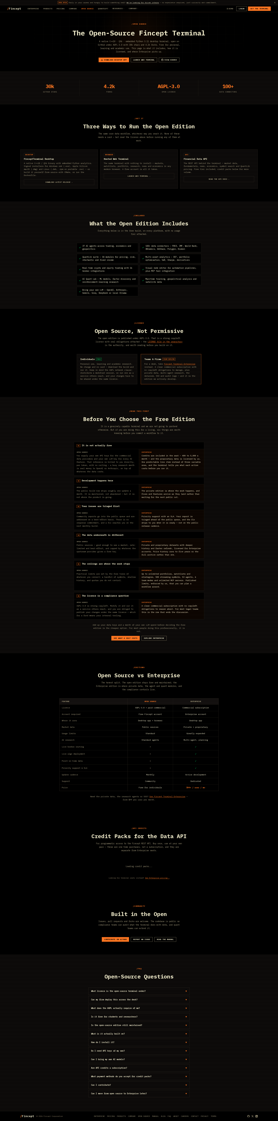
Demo (231, 9)
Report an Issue (141, 939)
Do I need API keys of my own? (139, 1050)
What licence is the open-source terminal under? (139, 991)
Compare (73, 9)
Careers (185, 1116)
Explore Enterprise (154, 638)
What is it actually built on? (139, 1033)
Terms (213, 1116)
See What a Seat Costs (125, 638)
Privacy (205, 1116)
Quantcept (103, 9)
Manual (155, 1116)
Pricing (61, 9)
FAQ (169, 1116)
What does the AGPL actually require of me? (139, 1008)
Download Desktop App (115, 60)
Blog (163, 1116)
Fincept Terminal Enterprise (179, 364)
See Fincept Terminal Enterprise (167, 796)
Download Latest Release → (59, 182)
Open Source (87, 9)
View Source (170, 60)
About (176, 1116)
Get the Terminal (259, 9)
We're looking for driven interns (143, 2)
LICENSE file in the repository (165, 341)
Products (47, 9)
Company (133, 8)
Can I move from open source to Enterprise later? (139, 1093)
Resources (118, 8)
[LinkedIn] (256, 1116)
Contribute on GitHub (115, 939)
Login (241, 9)
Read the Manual (165, 939)
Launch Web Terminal (144, 60)
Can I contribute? (139, 1085)
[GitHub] (248, 1116)
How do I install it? (139, 1042)
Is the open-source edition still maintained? (139, 1025)
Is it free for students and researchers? (139, 1016)
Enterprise (33, 9)
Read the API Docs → (219, 179)
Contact (195, 1116)
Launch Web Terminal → (139, 176)
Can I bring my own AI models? (139, 1059)
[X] (252, 1116)
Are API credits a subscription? (139, 1067)
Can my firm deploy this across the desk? (139, 999)
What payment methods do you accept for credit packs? (139, 1076)
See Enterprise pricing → (157, 878)
